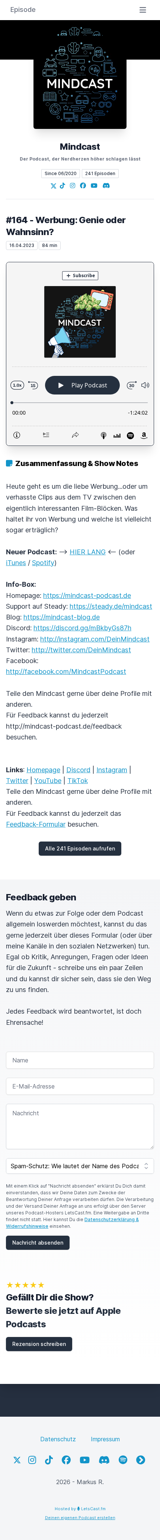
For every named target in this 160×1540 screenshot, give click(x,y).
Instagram (111, 770)
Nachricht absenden (37, 1242)
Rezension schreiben (39, 1344)
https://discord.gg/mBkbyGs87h (82, 628)
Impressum (105, 1439)
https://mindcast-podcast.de (87, 595)
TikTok (77, 781)
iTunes (16, 563)
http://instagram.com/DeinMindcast (95, 639)
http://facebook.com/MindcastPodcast (66, 671)
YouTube (47, 781)
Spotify (43, 563)
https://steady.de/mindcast (111, 606)
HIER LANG (88, 552)
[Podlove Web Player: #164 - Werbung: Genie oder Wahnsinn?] (80, 354)
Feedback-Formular (35, 824)
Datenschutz (58, 1439)
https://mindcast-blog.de (61, 617)
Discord (78, 770)
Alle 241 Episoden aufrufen (80, 848)
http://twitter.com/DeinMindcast (81, 650)
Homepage (43, 770)
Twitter (17, 781)
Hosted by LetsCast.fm (80, 1508)
